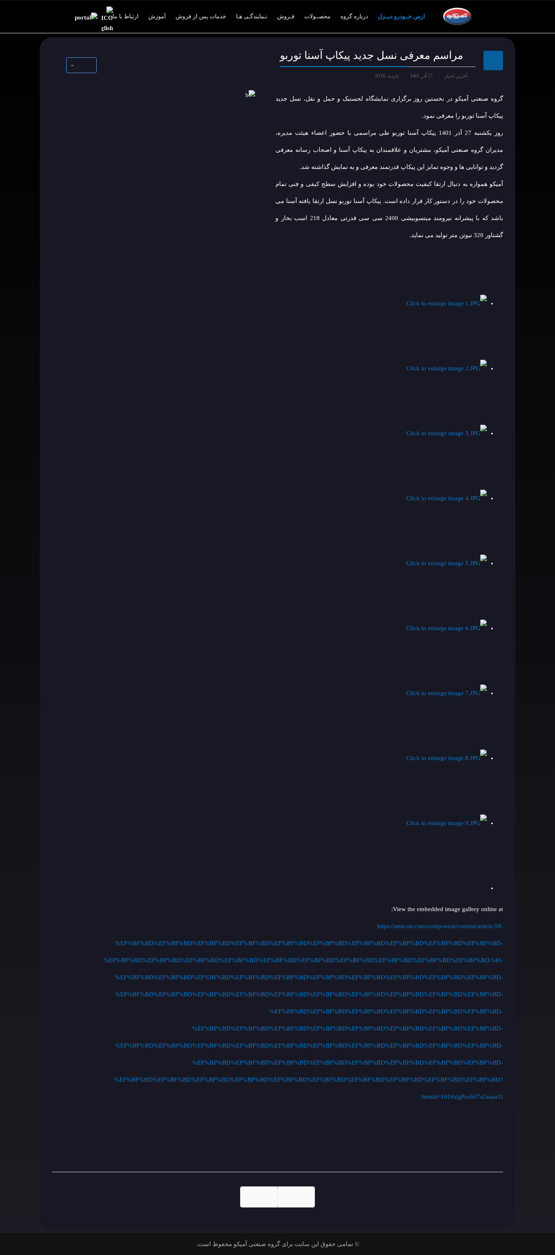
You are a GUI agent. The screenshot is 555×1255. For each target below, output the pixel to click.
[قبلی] (296, 1197)
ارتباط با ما (126, 16)
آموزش (157, 16)
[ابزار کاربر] (81, 65)
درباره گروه (354, 16)
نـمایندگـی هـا (251, 16)
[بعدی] (259, 1197)
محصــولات (317, 16)
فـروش (286, 16)
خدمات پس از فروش (201, 16)
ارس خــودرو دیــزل (401, 16)
